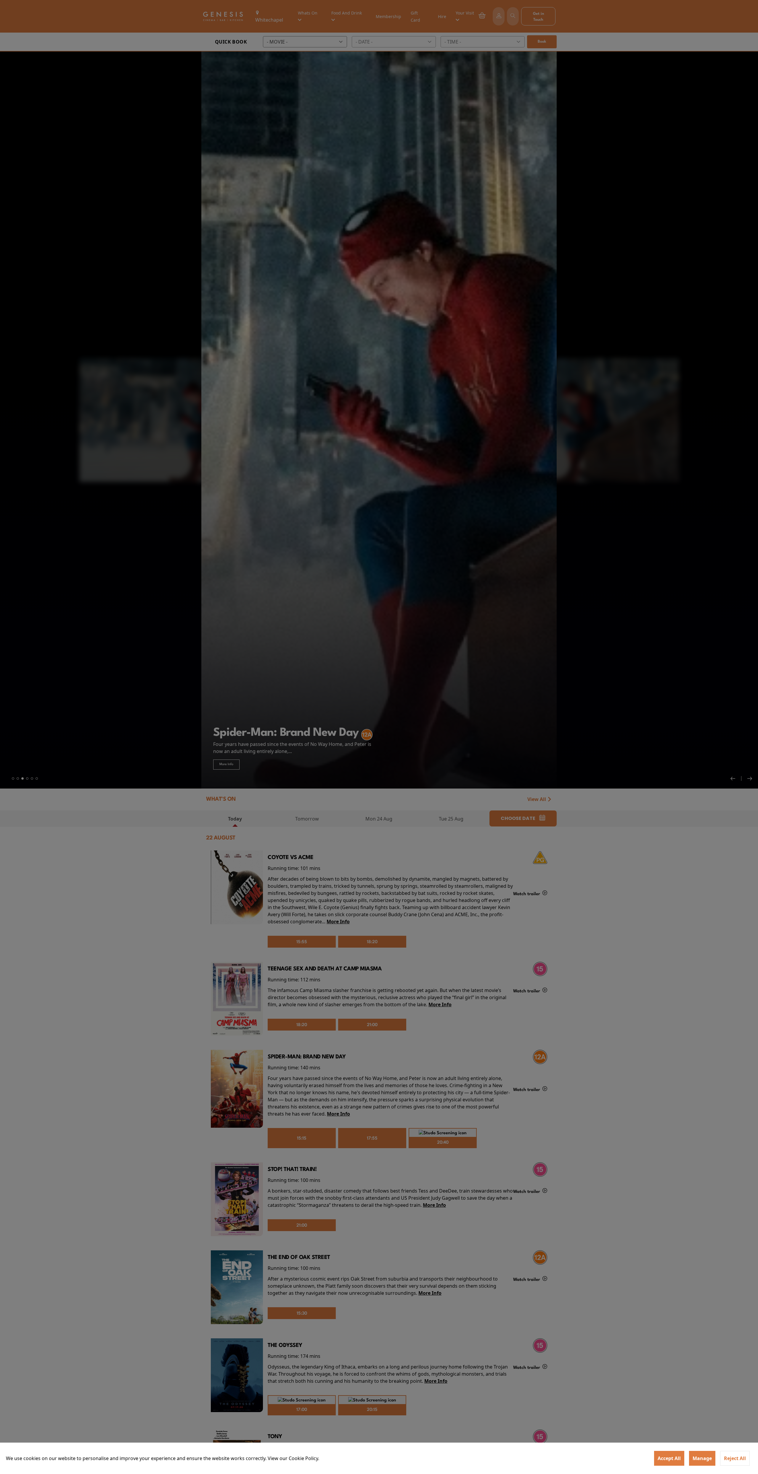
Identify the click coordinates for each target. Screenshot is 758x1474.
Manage (702, 1458)
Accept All (669, 1458)
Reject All (735, 1458)
